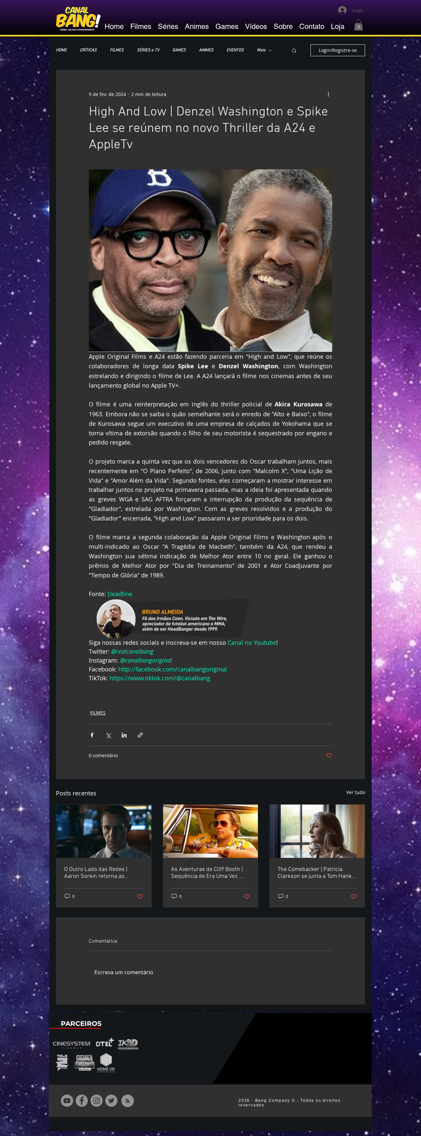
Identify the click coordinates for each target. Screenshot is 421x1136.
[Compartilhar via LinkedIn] (124, 735)
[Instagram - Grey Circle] (96, 1101)
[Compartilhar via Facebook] (92, 735)
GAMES (179, 50)
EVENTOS (235, 50)
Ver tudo (355, 792)
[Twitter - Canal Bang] (111, 1101)
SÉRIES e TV (148, 50)
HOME (61, 50)
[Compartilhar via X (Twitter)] (108, 735)
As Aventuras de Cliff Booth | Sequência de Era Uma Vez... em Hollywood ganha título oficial (207, 873)
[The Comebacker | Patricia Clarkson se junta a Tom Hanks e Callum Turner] (317, 831)
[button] (358, 24)
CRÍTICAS (88, 50)
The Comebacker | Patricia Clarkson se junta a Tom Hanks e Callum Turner (316, 873)
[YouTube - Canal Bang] (67, 1101)
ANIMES (206, 50)
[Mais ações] (328, 94)
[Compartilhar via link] (140, 735)
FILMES (117, 50)
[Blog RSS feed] (127, 1101)
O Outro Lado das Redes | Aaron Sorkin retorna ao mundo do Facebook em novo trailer (100, 873)
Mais (261, 50)
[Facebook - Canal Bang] (82, 1101)
